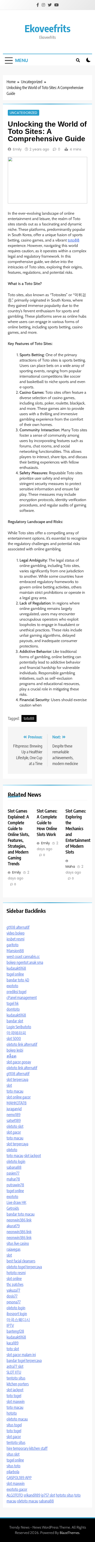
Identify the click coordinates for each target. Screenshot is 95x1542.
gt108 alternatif (18, 927)
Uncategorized (23, 112)
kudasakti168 (16, 968)
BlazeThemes (69, 1533)
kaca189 (13, 1342)
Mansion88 (15, 950)
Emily (17, 149)
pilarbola (13, 1471)
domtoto (13, 1009)
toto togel (14, 1395)
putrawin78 (15, 1184)
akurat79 (13, 1225)
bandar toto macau (21, 1214)
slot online (14, 1278)
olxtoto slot (15, 1126)
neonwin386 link (19, 1220)
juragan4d (14, 1108)
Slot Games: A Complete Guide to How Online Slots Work (47, 822)
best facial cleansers (21, 1261)
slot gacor (14, 1132)
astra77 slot (15, 1366)
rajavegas (13, 1249)
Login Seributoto (19, 1026)
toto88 (73, 240)
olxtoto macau (17, 1419)
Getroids (13, 1208)
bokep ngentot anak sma (25, 962)
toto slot (13, 1348)
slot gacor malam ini (21, 1354)
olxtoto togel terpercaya (24, 1266)
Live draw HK (16, 1202)
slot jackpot (32, 1155)
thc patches (15, 1284)
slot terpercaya (17, 1079)
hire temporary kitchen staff (27, 1448)
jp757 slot (48, 1495)
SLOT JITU (14, 1372)
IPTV (10, 1325)
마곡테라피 (16, 1032)
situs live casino (18, 1243)
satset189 (14, 1120)
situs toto (13, 1465)
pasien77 (13, 1173)
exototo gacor (17, 1489)
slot (9, 1085)
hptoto (12, 1413)
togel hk (13, 1003)
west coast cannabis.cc (23, 956)
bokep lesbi (15, 1050)
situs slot (13, 1454)
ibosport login (17, 1313)
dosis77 (12, 1296)
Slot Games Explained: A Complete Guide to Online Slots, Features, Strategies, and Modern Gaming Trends (18, 837)
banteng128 (15, 1331)
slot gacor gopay (19, 1061)
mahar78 (13, 1179)
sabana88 (14, 1167)
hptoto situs (65, 1495)
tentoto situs (16, 1378)
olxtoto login (16, 1161)
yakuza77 (13, 1290)
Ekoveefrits (47, 28)
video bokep (16, 933)
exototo (12, 985)
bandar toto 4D (18, 980)
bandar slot (15, 1020)
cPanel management (22, 997)
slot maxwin (16, 1401)
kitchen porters (18, 1383)
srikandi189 (32, 1495)
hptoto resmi (16, 1272)
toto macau (15, 1091)
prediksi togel (16, 991)
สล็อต (11, 1056)
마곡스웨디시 (18, 1319)
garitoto (13, 944)
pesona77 (14, 1302)
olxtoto (12, 1149)
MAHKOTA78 (17, 1102)
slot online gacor (19, 1097)
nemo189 (13, 1114)
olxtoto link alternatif (22, 1044)
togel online (15, 974)
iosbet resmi (15, 939)
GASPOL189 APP (19, 1477)
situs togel (14, 1424)
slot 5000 (14, 1038)
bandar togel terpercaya (24, 1360)
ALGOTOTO (15, 1495)
